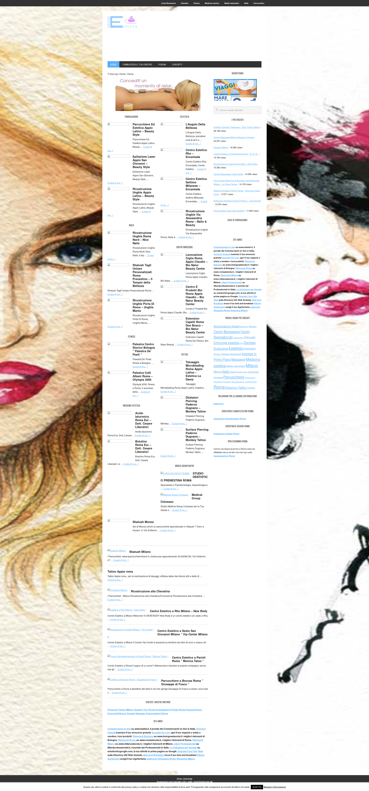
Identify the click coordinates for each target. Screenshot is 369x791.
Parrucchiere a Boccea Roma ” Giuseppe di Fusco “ (182, 682)
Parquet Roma (194, 709)
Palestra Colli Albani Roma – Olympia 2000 (143, 376)
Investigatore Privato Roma (171, 709)
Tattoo (242, 387)
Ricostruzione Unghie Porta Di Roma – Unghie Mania (143, 305)
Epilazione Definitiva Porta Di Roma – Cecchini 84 (237, 200)
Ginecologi (235, 354)
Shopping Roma (167, 758)
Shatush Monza (143, 522)
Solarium (231, 387)
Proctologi (218, 381)
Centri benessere (127, 22)
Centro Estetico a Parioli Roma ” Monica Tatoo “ (189, 659)
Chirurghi (249, 337)
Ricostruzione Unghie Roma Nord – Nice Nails (142, 238)
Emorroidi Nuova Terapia (121, 713)
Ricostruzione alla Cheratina (150, 591)
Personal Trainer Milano (120, 709)
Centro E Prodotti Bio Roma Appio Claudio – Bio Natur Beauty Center (195, 295)
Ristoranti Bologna (143, 736)
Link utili (209, 781)
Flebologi (225, 354)
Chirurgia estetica (226, 342)
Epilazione (221, 348)
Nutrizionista (241, 372)
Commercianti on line (119, 728)
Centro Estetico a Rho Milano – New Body (178, 611)
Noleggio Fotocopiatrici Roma (151, 713)
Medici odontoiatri (235, 366)
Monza (218, 371)
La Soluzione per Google (183, 747)
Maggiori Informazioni (275, 787)
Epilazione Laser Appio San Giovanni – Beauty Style (144, 161)
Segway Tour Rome (144, 709)
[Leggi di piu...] (115, 183)
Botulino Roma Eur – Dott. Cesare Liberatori (143, 446)
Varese (251, 387)
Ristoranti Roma (127, 740)
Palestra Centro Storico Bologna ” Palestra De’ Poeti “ (144, 349)
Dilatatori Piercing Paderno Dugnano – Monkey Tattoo (196, 404)
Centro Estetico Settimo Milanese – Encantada (196, 184)
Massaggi (238, 359)
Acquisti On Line (161, 732)
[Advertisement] (213, 36)
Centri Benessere (227, 331)
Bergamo (244, 326)
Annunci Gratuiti (222, 254)
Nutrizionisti (253, 371)
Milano (252, 365)
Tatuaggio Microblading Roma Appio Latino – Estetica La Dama (195, 370)
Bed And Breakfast (153, 755)
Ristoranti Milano (230, 275)
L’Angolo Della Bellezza (195, 126)
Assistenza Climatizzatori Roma (230, 418)
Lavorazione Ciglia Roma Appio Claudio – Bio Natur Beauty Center (197, 261)
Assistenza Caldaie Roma (226, 433)
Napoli (233, 371)
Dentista (250, 342)
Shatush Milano (140, 552)
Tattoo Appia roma (120, 571)
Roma (219, 387)
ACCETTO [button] (257, 787)
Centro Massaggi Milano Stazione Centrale (234, 137)
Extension (249, 348)
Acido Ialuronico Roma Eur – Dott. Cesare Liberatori (143, 420)
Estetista (236, 348)
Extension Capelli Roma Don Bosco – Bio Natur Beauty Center (195, 325)
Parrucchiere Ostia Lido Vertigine (229, 210)
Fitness (217, 354)
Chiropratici (238, 337)
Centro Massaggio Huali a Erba (228, 174)
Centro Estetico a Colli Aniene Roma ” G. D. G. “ (236, 153)
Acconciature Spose (227, 326)
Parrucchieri (250, 377)
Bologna (252, 326)
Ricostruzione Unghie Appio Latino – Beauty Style (143, 194)
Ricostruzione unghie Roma (244, 381)
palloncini (152, 758)
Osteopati (218, 377)
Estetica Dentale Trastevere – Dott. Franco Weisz (237, 127)
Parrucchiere (233, 376)
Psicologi (227, 381)
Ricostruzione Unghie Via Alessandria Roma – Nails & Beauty (196, 218)
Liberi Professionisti (185, 743)
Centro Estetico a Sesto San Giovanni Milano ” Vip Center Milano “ (158, 634)
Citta (241, 343)
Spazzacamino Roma (224, 455)
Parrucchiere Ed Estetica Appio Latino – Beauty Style (144, 129)
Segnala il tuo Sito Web (190, 751)
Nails (225, 371)
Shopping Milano (185, 758)
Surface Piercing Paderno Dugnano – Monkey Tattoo (197, 434)
